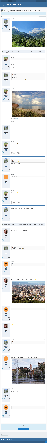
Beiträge (3, 68)
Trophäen (3, 30)
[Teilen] (45, 16)
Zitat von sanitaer (15, 263)
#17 (44, 339)
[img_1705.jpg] (28, 104)
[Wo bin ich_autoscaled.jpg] (28, 371)
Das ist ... (13, 308)
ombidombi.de (16, 64)
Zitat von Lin (14, 74)
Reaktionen (3, 28)
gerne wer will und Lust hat (4, 435)
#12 (44, 245)
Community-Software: (23, 441)
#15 (44, 306)
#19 (44, 388)
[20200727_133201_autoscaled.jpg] (28, 34)
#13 (44, 261)
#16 (44, 323)
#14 (44, 277)
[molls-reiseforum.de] (23, 4)
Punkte (3, 29)
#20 (44, 404)
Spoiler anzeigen (14, 59)
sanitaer (6, 11)
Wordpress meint (14, 176)
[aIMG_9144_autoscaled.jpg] (28, 292)
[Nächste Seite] (6, 16)
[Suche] (45, 1)
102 (4, 16)
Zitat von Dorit (15, 247)
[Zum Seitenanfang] (46, 442)
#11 (44, 228)
